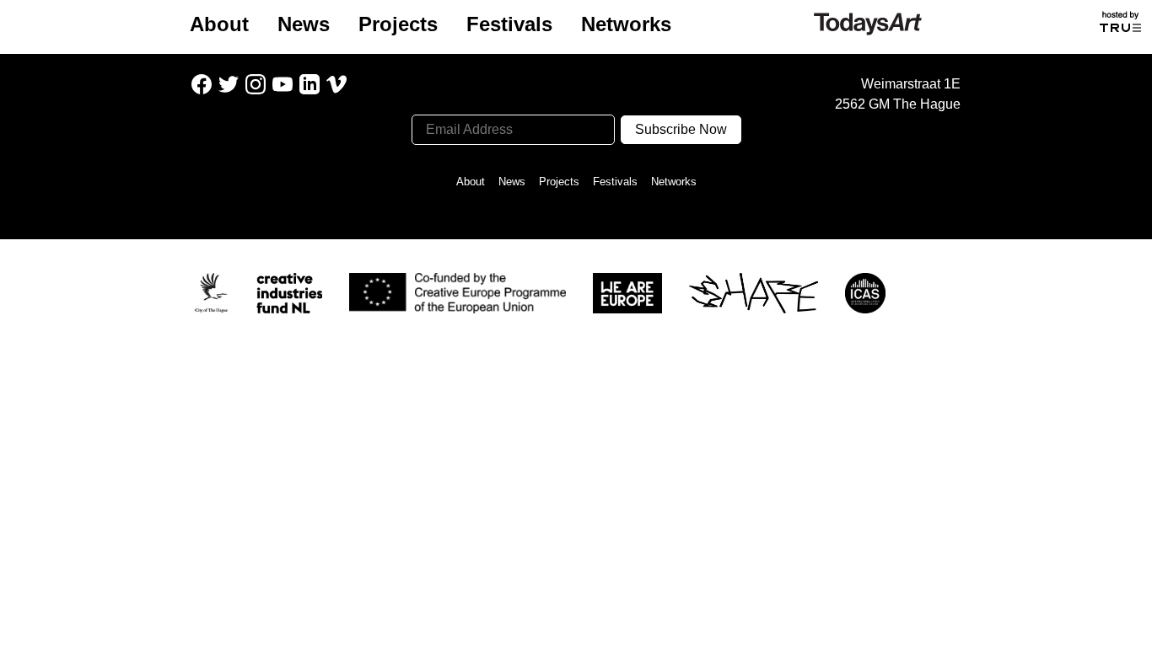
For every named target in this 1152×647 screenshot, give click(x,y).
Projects (398, 24)
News (303, 24)
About (219, 24)
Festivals (509, 24)
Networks (626, 24)
